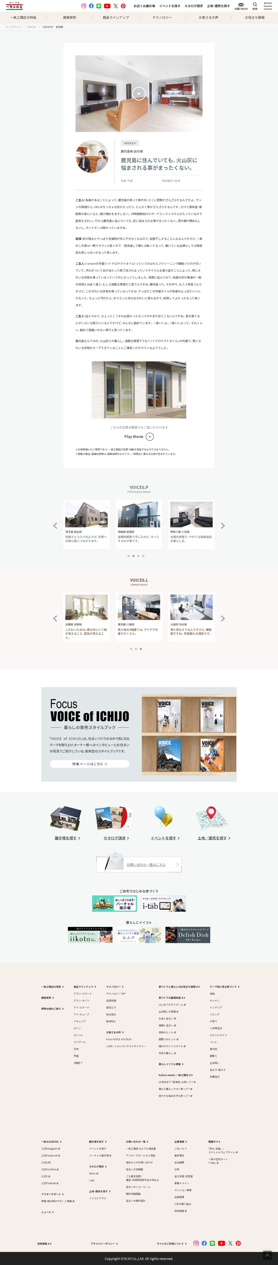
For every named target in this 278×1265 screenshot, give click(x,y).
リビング (215, 1014)
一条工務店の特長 (23, 17)
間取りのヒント (167, 1039)
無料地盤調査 (133, 1193)
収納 (212, 993)
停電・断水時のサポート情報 (56, 1201)
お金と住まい (166, 1018)
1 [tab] (129, 556)
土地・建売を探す (218, 6)
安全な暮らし (166, 1053)
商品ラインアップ (116, 17)
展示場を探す (96, 1141)
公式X (44, 1176)
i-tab (91, 1180)
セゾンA (78, 1035)
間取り (213, 1056)
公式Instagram (49, 1148)
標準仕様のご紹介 (51, 1008)
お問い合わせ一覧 (136, 1141)
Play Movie (133, 436)
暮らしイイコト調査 (170, 1064)
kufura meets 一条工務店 (173, 1075)
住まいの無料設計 (136, 1200)
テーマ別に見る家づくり (223, 986)
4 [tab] (144, 556)
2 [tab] (134, 556)
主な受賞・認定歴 (183, 1176)
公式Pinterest (48, 1183)
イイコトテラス (97, 1198)
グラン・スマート (83, 993)
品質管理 (179, 1197)
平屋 (76, 1056)
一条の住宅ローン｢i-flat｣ (218, 1160)
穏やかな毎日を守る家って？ (174, 1095)
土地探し (215, 1062)
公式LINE (46, 1162)
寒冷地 (213, 1049)
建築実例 (69, 17)
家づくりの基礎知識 (170, 997)
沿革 (176, 1169)
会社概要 (179, 1162)
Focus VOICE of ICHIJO (118, 1039)
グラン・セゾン (82, 1000)
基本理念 (179, 1155)
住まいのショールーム (138, 1186)
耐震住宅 (215, 1076)
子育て (213, 1021)
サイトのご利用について (170, 1243)
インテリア (216, 1007)
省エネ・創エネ (218, 1069)
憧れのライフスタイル (171, 1046)
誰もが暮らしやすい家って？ (174, 1089)
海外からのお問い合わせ (139, 1162)
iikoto (92, 1173)
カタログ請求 (194, 6)
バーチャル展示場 (99, 1155)
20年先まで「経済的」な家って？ (176, 1082)
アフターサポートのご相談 (140, 1155)
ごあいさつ (180, 1148)
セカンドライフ (218, 1035)
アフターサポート (51, 1194)
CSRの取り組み (182, 1204)
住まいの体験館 (134, 1169)
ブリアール (80, 1042)
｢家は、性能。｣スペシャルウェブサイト (221, 1150)
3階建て (78, 1062)
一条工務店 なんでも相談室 (141, 1148)
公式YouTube (48, 1169)
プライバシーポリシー (103, 1243)
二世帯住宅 (216, 1028)
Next (223, 523)
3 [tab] (139, 556)
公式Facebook (49, 1155)
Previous (58, 523)
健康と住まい (166, 1025)
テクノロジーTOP (116, 993)
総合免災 (111, 1014)
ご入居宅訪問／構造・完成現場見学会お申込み (142, 1178)
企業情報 (179, 1141)
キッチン (215, 1000)
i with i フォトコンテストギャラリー (126, 1046)
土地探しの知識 (167, 1011)
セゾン (77, 1028)
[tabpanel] (86, 524)
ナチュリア (80, 1021)
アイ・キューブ (81, 1014)
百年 (76, 1049)
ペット (213, 1042)
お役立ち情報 (255, 17)
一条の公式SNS (50, 1141)
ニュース (46, 1212)
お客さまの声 (208, 17)
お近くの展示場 (144, 6)
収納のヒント (166, 1032)
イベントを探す (170, 6)
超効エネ (111, 1007)
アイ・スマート (81, 1007)
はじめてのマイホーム (171, 1004)
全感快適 (111, 1000)
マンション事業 (183, 1190)
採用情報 (179, 1210)
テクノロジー (162, 17)
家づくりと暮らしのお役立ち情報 (177, 986)
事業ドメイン (181, 1183)
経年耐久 (111, 1021)
